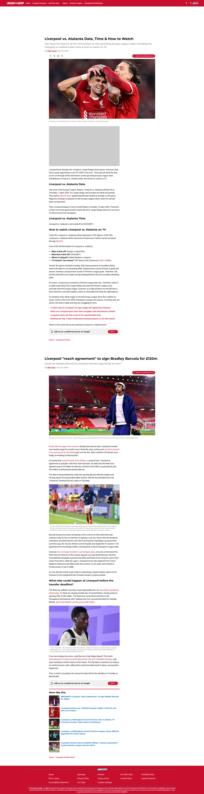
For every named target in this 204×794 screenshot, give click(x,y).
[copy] (62, 55)
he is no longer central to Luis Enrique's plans (76, 552)
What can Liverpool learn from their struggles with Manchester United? (82, 311)
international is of (56, 659)
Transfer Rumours (39, 3)
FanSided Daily (147, 774)
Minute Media (37, 788)
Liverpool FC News (63, 340)
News (28, 3)
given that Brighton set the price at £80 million (75, 602)
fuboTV (59, 241)
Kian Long (52, 51)
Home (51, 340)
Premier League (76, 3)
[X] (191, 3)
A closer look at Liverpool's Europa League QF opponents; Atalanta (80, 308)
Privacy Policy (83, 778)
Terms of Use (103, 778)
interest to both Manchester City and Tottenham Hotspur (88, 659)
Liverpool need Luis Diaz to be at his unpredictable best (75, 315)
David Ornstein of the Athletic (74, 460)
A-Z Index (81, 782)
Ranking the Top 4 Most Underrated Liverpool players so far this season (82, 319)
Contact (100, 774)
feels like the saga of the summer (65, 446)
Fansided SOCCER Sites (93, 3)
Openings (81, 774)
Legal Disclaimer (148, 778)
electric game (65, 196)
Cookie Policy (126, 778)
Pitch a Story (54, 778)
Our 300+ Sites (126, 774)
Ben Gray (51, 368)
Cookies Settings (104, 782)
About (65, 3)
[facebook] (186, 3)
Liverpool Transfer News (65, 757)
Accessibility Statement (59, 782)
